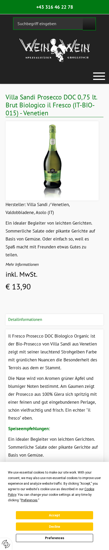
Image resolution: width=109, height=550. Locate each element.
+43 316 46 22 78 (54, 7)
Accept (54, 515)
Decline (54, 527)
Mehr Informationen (22, 264)
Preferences (54, 538)
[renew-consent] (6, 544)
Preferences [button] (29, 500)
